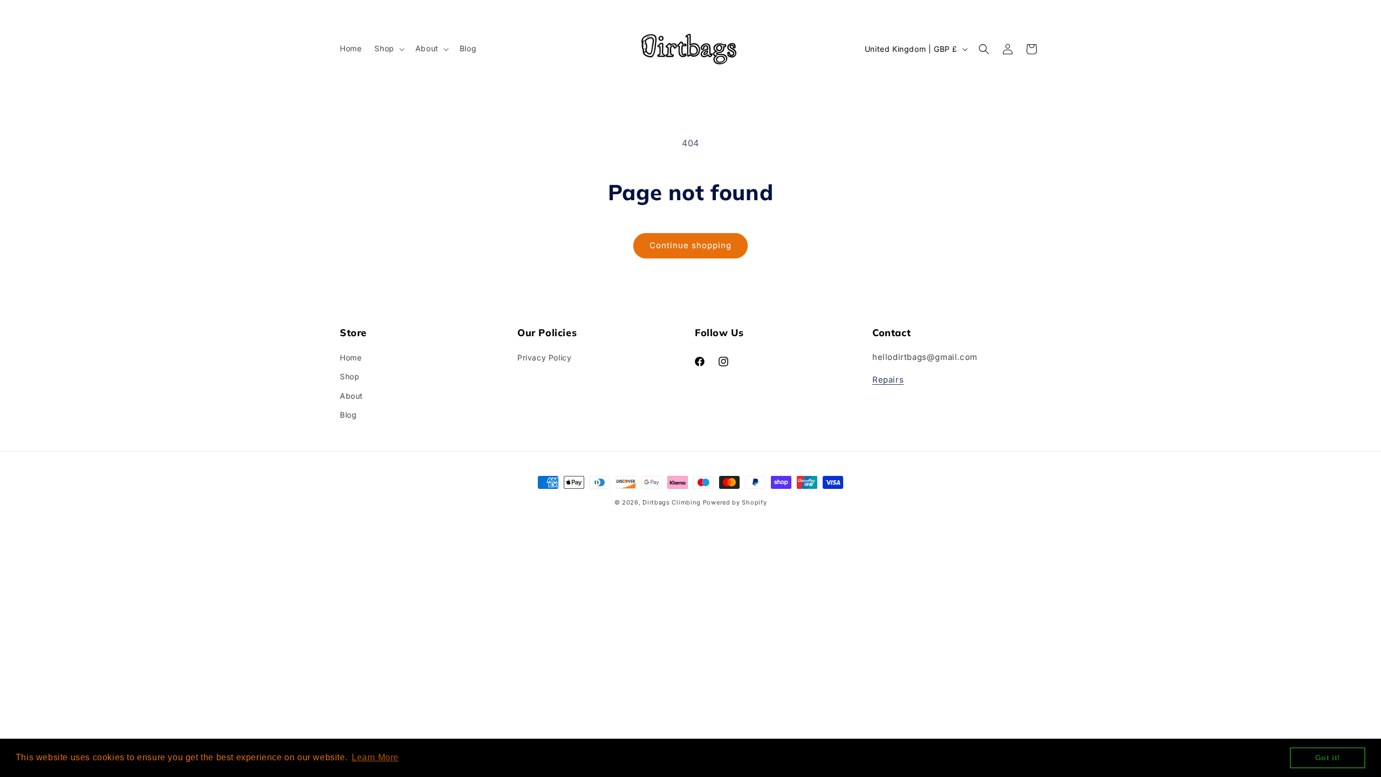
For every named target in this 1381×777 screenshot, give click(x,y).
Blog (348, 414)
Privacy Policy (544, 357)
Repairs (888, 379)
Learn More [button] (375, 757)
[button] (388, 48)
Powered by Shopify (735, 502)
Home (350, 357)
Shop (349, 376)
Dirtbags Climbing (671, 502)
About (351, 395)
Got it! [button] (1328, 757)
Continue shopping (690, 245)
